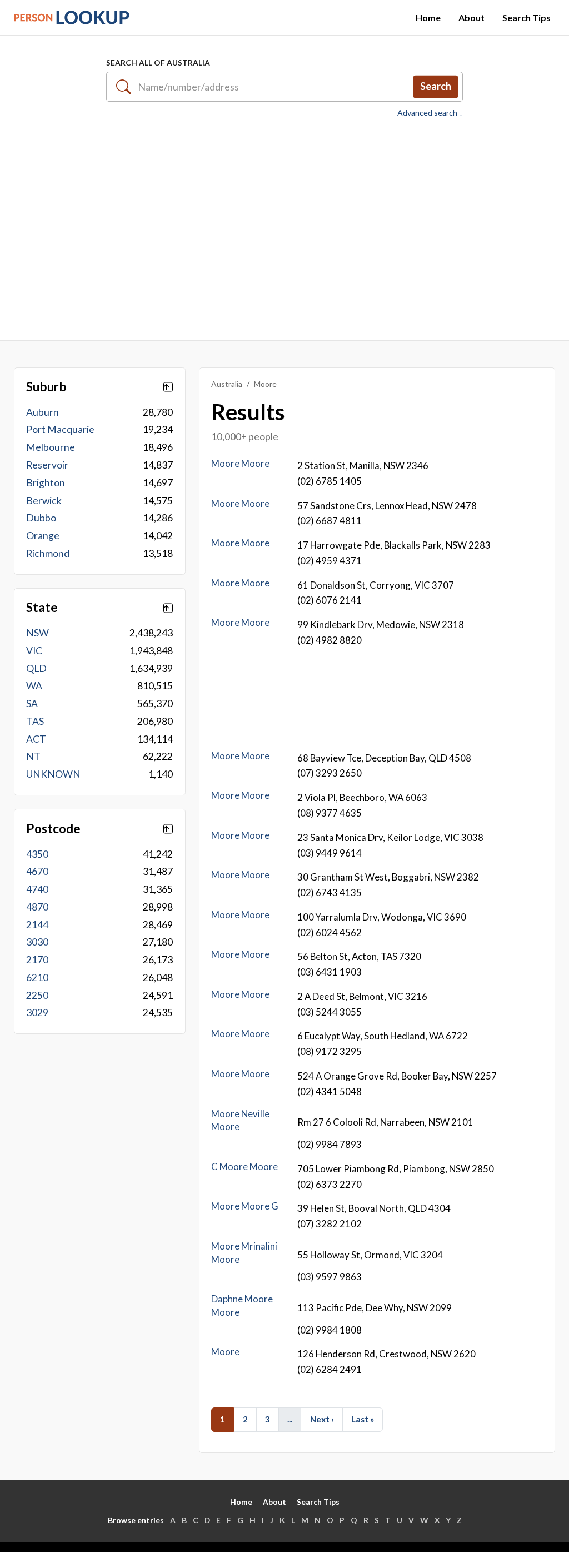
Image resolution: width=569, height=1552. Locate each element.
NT (33, 756)
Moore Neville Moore (240, 1120)
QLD (36, 668)
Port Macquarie (60, 429)
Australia (226, 384)
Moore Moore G (244, 1206)
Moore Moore (240, 463)
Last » (362, 1419)
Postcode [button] (53, 829)
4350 (37, 854)
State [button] (42, 607)
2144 (37, 925)
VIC (34, 650)
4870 (37, 907)
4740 (37, 889)
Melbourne (50, 447)
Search (435, 86)
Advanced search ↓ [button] (430, 112)
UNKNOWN (53, 774)
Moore (225, 1351)
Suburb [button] (46, 387)
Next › (322, 1419)
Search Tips (526, 17)
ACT (36, 739)
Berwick (44, 500)
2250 (37, 995)
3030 (37, 942)
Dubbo (41, 518)
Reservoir (47, 465)
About (471, 17)
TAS (35, 721)
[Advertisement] (284, 227)
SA (32, 703)
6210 (37, 977)
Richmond (47, 553)
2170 (37, 960)
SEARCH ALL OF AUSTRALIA (158, 62)
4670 (37, 871)
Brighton (45, 483)
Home (428, 17)
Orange (42, 535)
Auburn (42, 412)
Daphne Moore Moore (242, 1305)
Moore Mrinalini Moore (244, 1252)
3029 (37, 1012)
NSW (37, 633)
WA (34, 686)
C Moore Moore (244, 1166)
